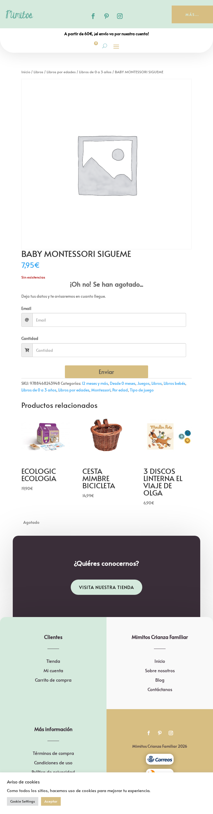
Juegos (143, 383)
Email (26, 308)
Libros (38, 71)
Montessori (100, 390)
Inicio (25, 71)
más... (192, 14)
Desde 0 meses (122, 383)
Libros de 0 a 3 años (95, 71)
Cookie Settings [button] (22, 801)
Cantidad (29, 338)
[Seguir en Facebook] (93, 16)
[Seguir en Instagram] (119, 16)
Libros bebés (174, 383)
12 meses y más (95, 383)
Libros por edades (61, 71)
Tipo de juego (142, 390)
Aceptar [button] (50, 801)
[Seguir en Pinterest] (106, 16)
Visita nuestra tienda (106, 587)
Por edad (120, 390)
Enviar (106, 372)
